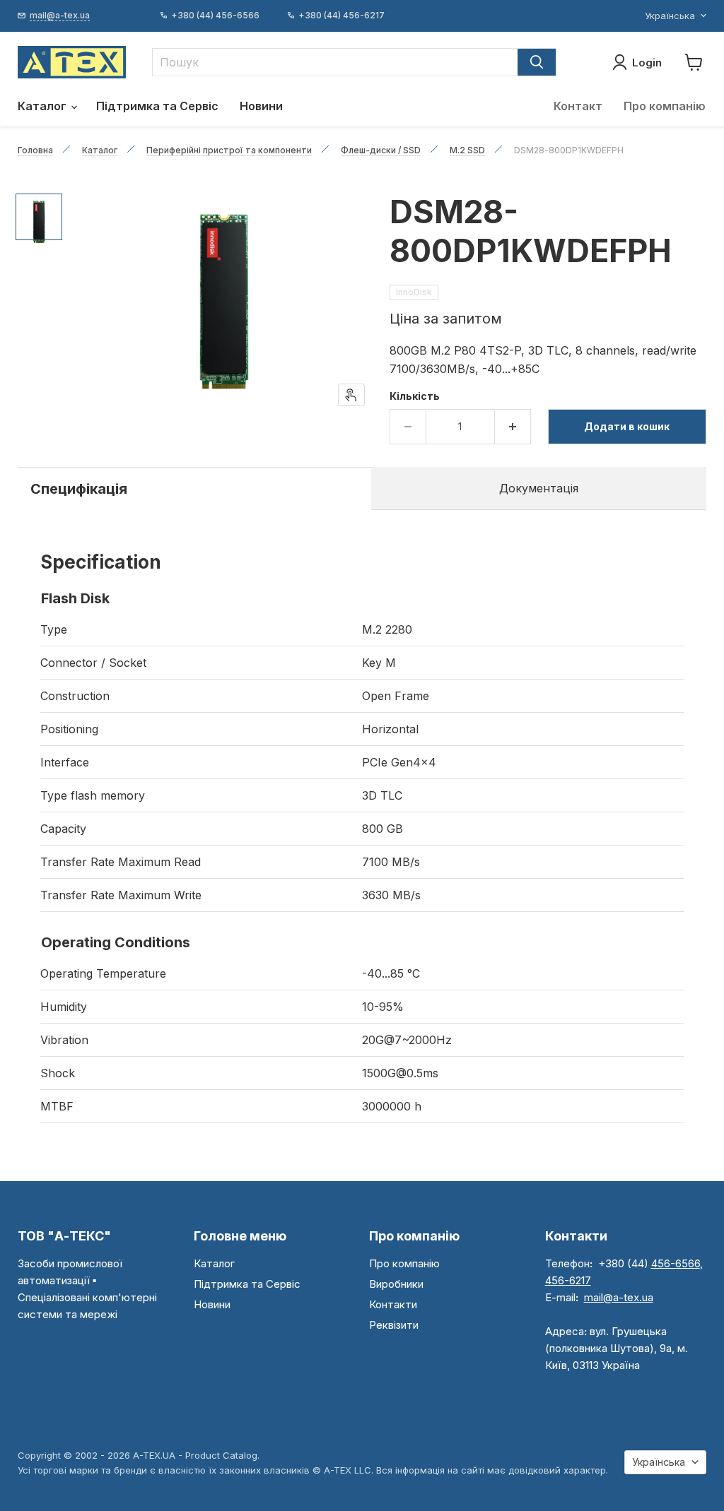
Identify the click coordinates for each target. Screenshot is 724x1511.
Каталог (43, 106)
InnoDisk (414, 292)
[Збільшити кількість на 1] (513, 426)
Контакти (393, 1304)
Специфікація (78, 488)
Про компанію (665, 106)
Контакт (578, 106)
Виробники (396, 1284)
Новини (261, 106)
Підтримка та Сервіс (157, 106)
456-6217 (568, 1280)
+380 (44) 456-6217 (341, 15)
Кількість (415, 396)
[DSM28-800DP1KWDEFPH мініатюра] (39, 216)
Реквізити (394, 1325)
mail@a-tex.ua (618, 1297)
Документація (538, 488)
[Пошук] (537, 62)
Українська (670, 15)
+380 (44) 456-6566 (215, 15)
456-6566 (675, 1263)
